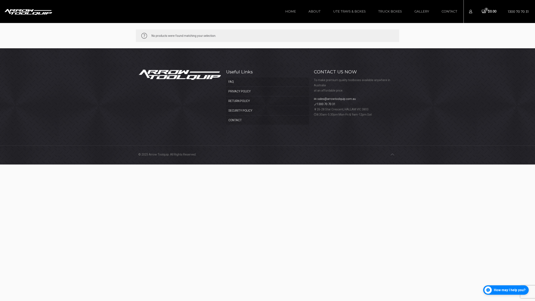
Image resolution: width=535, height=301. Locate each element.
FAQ (231, 81)
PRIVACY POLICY (239, 91)
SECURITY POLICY (240, 110)
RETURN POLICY (239, 101)
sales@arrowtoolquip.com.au (336, 99)
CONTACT (235, 120)
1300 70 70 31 (518, 12)
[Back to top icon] (392, 154)
